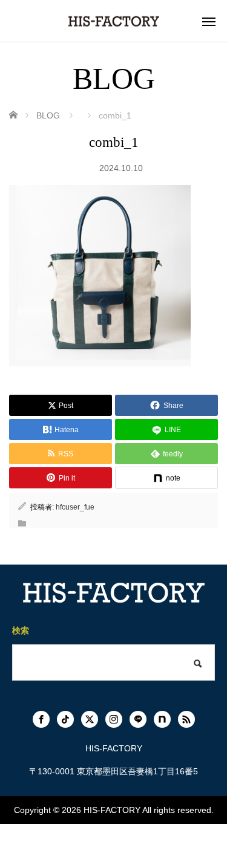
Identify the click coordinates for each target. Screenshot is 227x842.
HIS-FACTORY (112, 810)
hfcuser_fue (75, 507)
